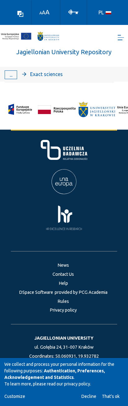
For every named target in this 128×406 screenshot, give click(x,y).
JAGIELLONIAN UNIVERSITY (64, 338)
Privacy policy (63, 310)
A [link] (40, 13)
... (11, 75)
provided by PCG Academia (81, 292)
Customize (14, 396)
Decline (88, 396)
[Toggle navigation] (121, 37)
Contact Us (63, 274)
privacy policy (77, 383)
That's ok (111, 396)
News (63, 265)
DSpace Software (36, 292)
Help (63, 283)
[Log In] (73, 11)
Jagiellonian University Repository (64, 51)
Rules (63, 301)
